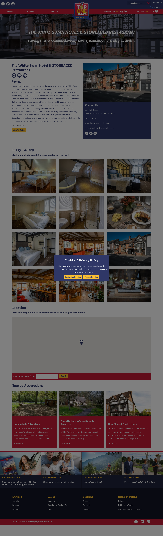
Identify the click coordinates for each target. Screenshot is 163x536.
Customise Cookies (73, 277)
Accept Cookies (91, 277)
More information (86, 272)
